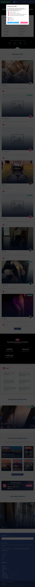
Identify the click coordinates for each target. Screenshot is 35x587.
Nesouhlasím (24, 22)
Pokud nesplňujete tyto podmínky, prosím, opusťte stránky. (16, 15)
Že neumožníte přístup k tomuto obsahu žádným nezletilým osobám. (18, 14)
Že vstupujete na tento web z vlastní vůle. (14, 13)
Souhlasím (13, 22)
